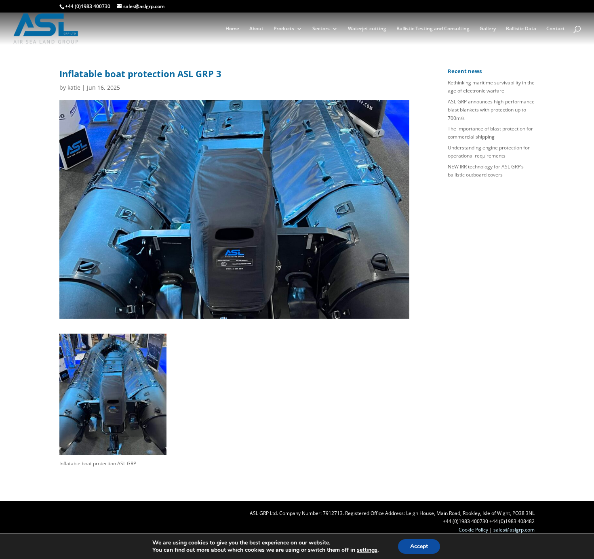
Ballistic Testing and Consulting (433, 29)
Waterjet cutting (367, 29)
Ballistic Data (521, 29)
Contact (555, 29)
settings (367, 550)
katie (73, 87)
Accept (419, 546)
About (256, 29)
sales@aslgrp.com (514, 529)
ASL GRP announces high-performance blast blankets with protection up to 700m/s (491, 110)
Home (232, 29)
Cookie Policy (473, 529)
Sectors (321, 29)
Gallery (488, 29)
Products (284, 29)
